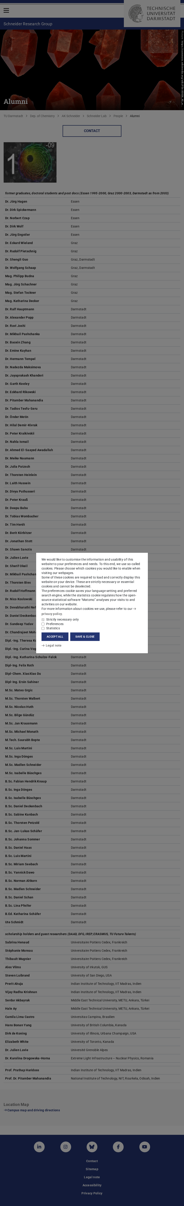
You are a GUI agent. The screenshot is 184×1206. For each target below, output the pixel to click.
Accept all (55, 636)
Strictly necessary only (62, 619)
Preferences (55, 624)
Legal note (54, 645)
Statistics (53, 628)
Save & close (84, 636)
